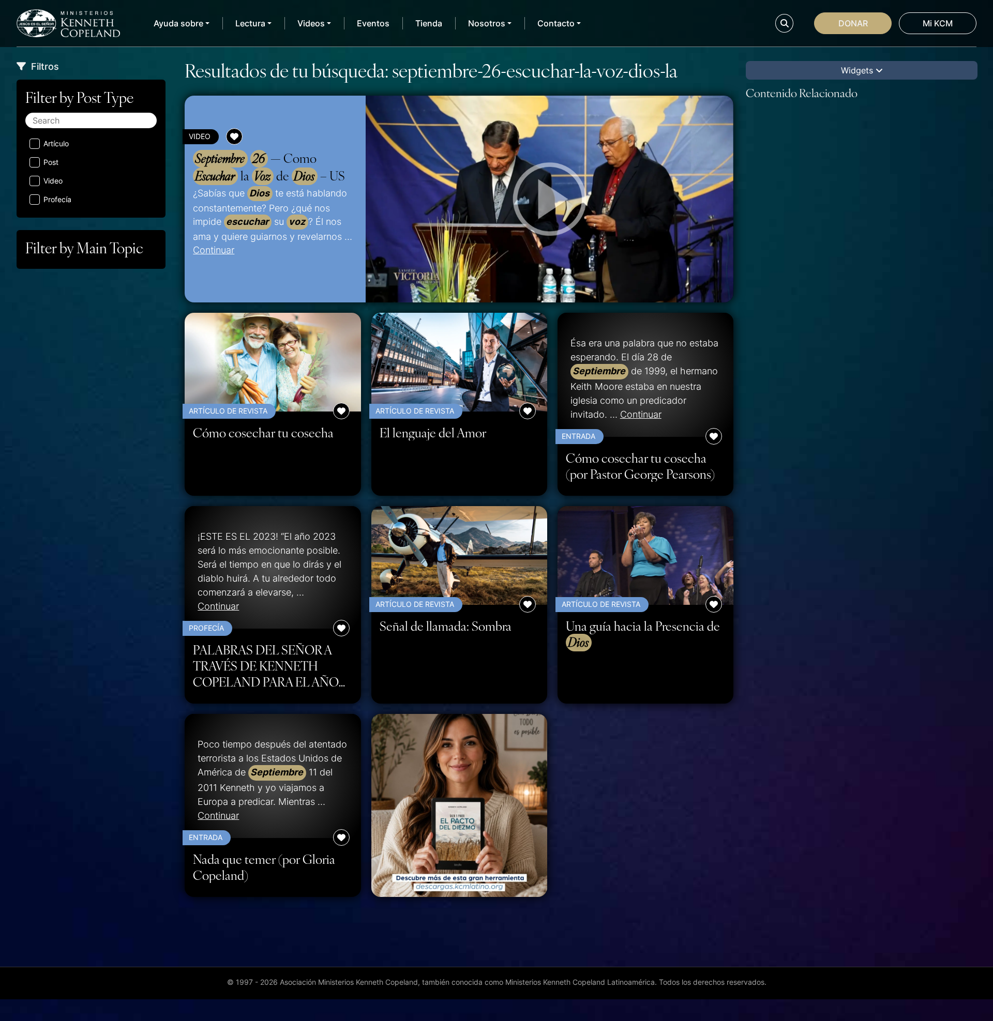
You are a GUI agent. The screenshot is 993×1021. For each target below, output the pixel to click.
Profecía (57, 199)
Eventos (373, 23)
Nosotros (486, 23)
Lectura (250, 23)
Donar (853, 23)
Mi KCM (938, 23)
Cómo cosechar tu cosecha (263, 432)
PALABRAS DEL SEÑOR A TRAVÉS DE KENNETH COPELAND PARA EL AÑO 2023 (266, 666)
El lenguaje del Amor (433, 432)
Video (53, 181)
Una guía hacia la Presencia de (643, 634)
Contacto (556, 23)
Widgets (858, 70)
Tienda (428, 23)
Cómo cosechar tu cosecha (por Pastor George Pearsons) (640, 466)
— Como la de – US (270, 167)
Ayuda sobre (178, 23)
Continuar (213, 249)
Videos (311, 23)
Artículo (56, 143)
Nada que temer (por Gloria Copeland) (264, 867)
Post (50, 162)
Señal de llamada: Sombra (445, 626)
